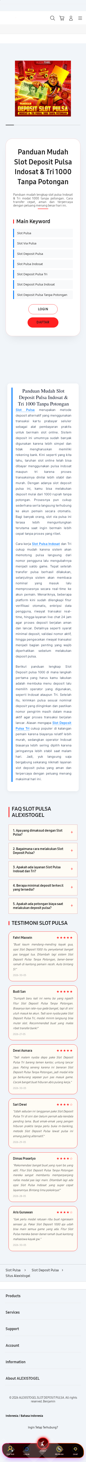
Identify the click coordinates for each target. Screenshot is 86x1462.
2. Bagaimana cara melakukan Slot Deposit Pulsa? (43, 851)
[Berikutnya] (81, 88)
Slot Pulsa (25, 410)
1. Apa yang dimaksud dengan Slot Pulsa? (43, 832)
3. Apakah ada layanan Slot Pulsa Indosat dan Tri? (43, 869)
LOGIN (43, 309)
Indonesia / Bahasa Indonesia (24, 1416)
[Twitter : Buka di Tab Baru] (38, 1438)
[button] (62, 18)
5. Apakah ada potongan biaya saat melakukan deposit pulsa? (43, 906)
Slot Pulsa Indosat (46, 544)
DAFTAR (43, 322)
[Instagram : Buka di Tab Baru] (48, 1438)
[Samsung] (13, 17)
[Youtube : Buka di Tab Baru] (57, 1438)
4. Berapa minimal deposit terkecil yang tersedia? (43, 887)
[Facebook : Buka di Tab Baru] (29, 1438)
